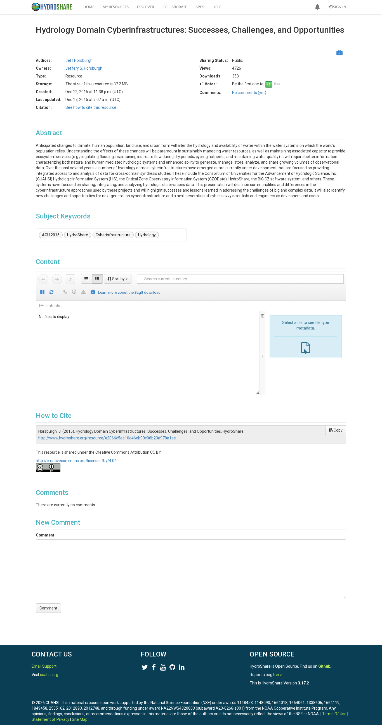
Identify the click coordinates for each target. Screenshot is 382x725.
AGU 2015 (51, 235)
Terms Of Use (334, 714)
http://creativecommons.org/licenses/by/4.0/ (76, 460)
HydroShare (77, 235)
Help (217, 6)
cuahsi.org (49, 674)
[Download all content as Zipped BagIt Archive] (93, 292)
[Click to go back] (43, 279)
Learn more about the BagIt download (129, 292)
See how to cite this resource (90, 107)
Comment (45, 535)
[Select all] (42, 292)
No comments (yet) (249, 92)
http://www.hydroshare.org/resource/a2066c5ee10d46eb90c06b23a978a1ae (107, 438)
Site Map (80, 719)
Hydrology (147, 235)
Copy (338, 430)
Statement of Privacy (50, 719)
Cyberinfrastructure (113, 235)
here (277, 674)
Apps (199, 6)
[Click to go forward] (57, 279)
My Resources (116, 6)
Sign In (339, 6)
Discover (145, 6)
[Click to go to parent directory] (70, 279)
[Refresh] (51, 292)
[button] (317, 7)
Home (88, 6)
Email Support (44, 666)
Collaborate (174, 6)
